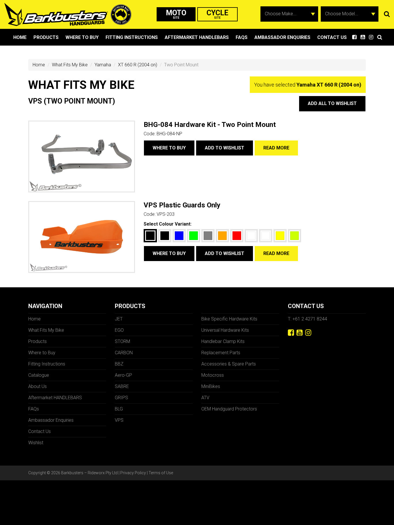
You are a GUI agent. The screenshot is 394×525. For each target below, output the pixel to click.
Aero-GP (123, 375)
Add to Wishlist (224, 148)
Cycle (217, 14)
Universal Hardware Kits (225, 330)
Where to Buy (82, 37)
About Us (37, 386)
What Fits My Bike (70, 65)
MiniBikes (210, 386)
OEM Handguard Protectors (229, 409)
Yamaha (103, 65)
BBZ (119, 364)
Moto (176, 14)
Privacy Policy (133, 472)
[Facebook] (291, 333)
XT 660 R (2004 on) (137, 65)
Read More (276, 148)
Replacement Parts (220, 352)
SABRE (122, 386)
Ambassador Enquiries (282, 37)
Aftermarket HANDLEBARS (197, 37)
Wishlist (35, 442)
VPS (119, 420)
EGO (119, 330)
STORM (122, 341)
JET (119, 319)
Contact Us (332, 37)
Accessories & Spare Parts (228, 364)
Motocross (212, 375)
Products (46, 37)
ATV (205, 397)
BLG (119, 409)
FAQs (241, 37)
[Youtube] (300, 333)
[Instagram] (308, 333)
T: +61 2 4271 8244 (307, 319)
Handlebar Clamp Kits (223, 341)
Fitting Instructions (132, 37)
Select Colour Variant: (168, 224)
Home (20, 37)
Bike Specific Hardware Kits (229, 319)
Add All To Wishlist (332, 103)
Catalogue (38, 375)
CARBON (124, 352)
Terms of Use (161, 472)
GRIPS (121, 397)
